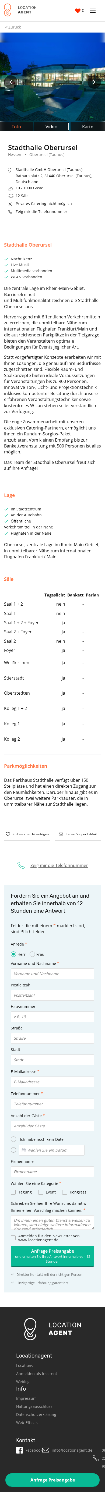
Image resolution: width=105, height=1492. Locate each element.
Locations (24, 1365)
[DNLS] (20, 10)
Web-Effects (27, 1422)
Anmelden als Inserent (36, 1373)
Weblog (23, 1381)
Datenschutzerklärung (36, 1414)
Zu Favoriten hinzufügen (31, 834)
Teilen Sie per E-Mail (81, 834)
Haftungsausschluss (34, 1406)
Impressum (26, 1398)
